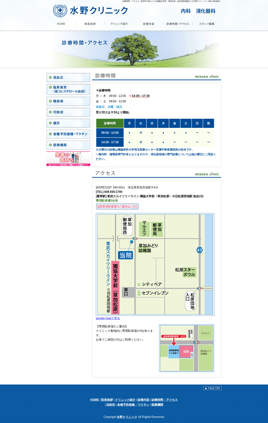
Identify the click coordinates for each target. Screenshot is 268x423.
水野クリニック (127, 416)
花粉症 (110, 404)
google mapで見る (108, 318)
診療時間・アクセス (165, 399)
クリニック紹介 (125, 399)
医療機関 (157, 404)
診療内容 (143, 399)
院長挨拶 (107, 399)
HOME (94, 399)
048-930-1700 (113, 191)
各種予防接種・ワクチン (133, 404)
